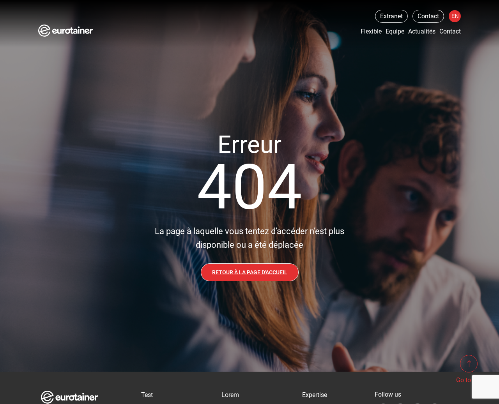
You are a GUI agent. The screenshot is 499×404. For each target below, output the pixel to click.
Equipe (395, 31)
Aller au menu (71, 9)
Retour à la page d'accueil (249, 272)
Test (147, 395)
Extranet (391, 16)
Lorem (230, 395)
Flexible (371, 31)
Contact (428, 16)
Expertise (314, 395)
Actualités (421, 31)
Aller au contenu (26, 9)
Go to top (468, 380)
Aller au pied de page (122, 9)
